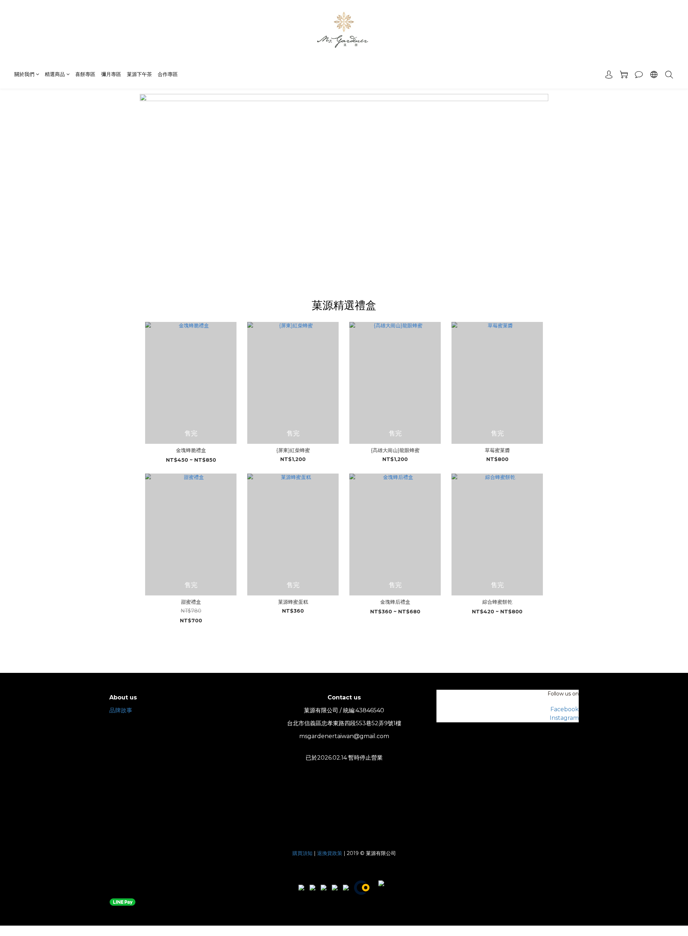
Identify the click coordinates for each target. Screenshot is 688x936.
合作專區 (168, 74)
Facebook (564, 709)
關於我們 (24, 74)
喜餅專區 (85, 74)
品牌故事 (120, 710)
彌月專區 (111, 74)
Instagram (564, 717)
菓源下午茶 (139, 74)
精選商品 (55, 74)
